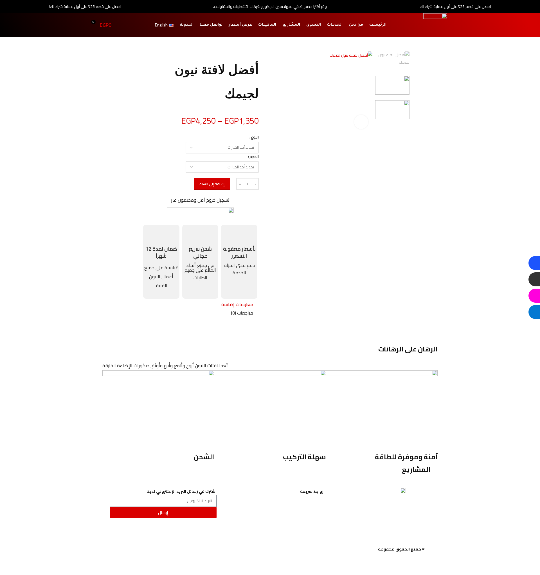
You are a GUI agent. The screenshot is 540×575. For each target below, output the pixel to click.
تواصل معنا (211, 25)
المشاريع (291, 25)
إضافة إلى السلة (211, 183)
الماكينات (267, 25)
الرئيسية (377, 25)
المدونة (187, 25)
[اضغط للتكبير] (361, 122)
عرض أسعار (240, 25)
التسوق (313, 25)
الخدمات (335, 25)
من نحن (356, 25)
